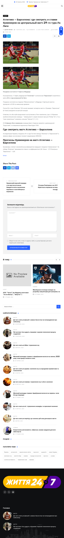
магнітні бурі (17, 456)
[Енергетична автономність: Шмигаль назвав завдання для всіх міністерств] (7, 431)
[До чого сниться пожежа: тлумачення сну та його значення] (7, 382)
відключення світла (25, 452)
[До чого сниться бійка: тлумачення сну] (7, 345)
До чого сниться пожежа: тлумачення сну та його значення (33, 382)
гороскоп (36, 452)
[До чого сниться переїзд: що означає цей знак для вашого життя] (7, 418)
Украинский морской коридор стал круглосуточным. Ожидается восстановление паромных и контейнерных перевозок (16, 187)
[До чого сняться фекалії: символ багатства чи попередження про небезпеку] (7, 321)
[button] (56, 259)
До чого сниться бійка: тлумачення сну (26, 345)
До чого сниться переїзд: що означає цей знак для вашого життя (34, 418)
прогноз (46, 456)
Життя (15, 317)
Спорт (5, 289)
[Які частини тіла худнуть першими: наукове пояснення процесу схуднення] (7, 333)
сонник (53, 456)
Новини (35, 286)
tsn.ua (4, 155)
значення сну (8, 456)
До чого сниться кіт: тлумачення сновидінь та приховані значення (35, 406)
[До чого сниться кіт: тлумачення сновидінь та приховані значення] (7, 406)
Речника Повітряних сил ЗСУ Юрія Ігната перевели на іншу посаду (48, 187)
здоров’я (43, 452)
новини (26, 456)
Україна (6, 452)
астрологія (14, 452)
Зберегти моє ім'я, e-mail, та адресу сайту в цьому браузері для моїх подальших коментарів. (30, 242)
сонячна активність (9, 459)
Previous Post (12, 181)
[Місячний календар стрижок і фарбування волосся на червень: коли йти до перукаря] (7, 394)
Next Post (53, 183)
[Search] (62, 6)
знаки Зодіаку (53, 452)
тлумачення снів (22, 459)
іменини (31, 459)
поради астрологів (35, 456)
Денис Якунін (9, 29)
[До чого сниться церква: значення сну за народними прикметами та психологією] (7, 370)
